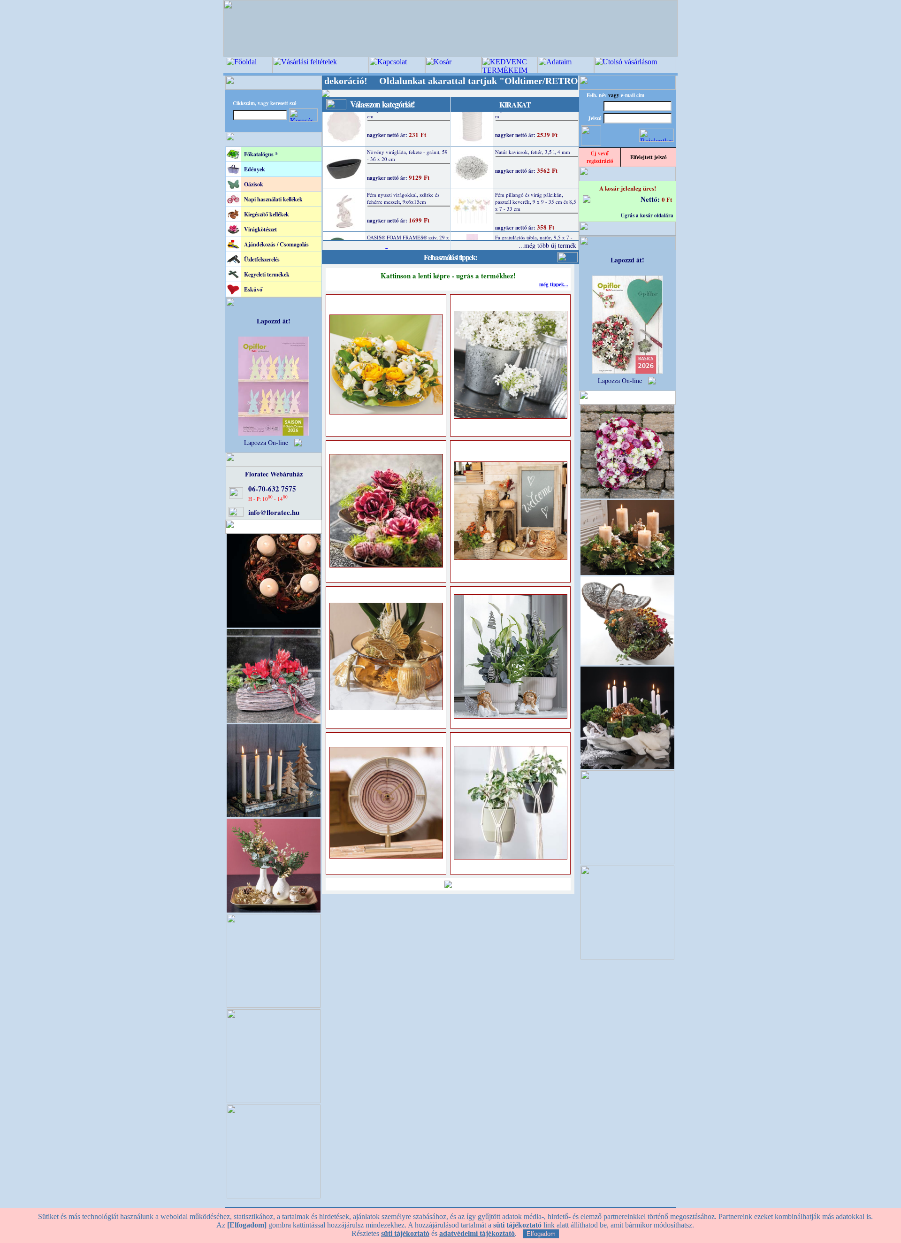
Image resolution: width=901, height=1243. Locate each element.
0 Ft (667, 199)
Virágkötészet (260, 229)
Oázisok (253, 184)
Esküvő (253, 289)
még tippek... (553, 284)
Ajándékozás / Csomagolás (276, 244)
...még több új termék (547, 245)
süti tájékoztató (405, 1233)
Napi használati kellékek (273, 199)
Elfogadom (541, 1233)
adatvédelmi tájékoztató (477, 1233)
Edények (254, 169)
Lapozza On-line (266, 442)
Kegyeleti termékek (267, 274)
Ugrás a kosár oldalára (647, 215)
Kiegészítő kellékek (266, 214)
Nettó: (651, 199)
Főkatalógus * (261, 154)
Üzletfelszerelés (262, 259)
